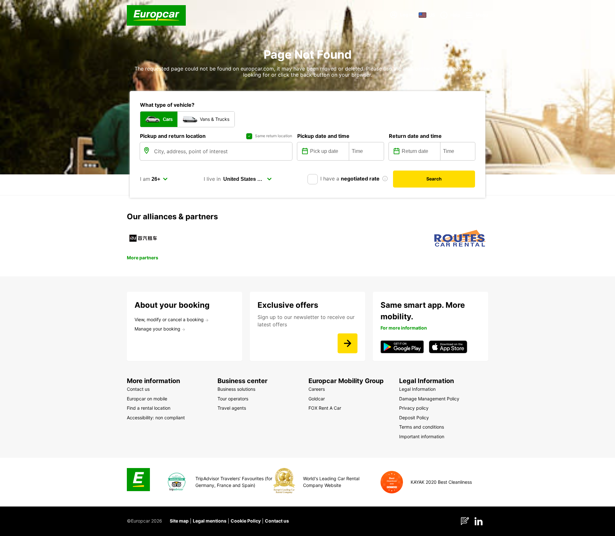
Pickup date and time (323, 136)
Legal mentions (209, 520)
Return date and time (415, 136)
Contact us (277, 520)
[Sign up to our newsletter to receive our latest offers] (347, 343)
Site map (179, 520)
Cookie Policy (246, 520)
